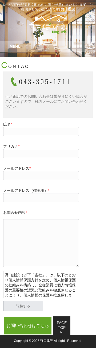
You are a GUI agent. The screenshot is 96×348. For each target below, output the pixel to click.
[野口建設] (48, 32)
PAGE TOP (62, 325)
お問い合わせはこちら (27, 325)
